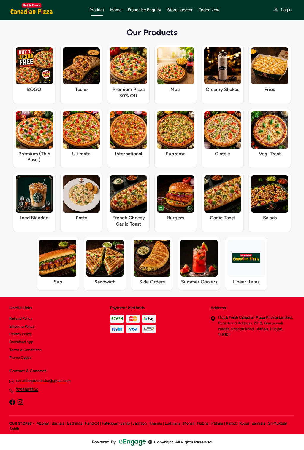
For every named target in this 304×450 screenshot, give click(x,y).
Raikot (231, 423)
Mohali (188, 423)
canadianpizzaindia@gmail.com (43, 380)
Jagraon (140, 423)
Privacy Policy (21, 334)
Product (96, 9)
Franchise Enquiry (144, 9)
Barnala (58, 423)
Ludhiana (172, 423)
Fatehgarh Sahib (116, 423)
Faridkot (92, 423)
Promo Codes (20, 357)
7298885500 (27, 389)
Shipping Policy (22, 326)
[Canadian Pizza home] (46, 10)
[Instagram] (20, 403)
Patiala (217, 423)
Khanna (155, 423)
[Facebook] (12, 403)
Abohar (43, 423)
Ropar (244, 423)
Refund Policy (21, 318)
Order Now (209, 9)
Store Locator (180, 9)
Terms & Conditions (26, 350)
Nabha (203, 423)
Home (116, 9)
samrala (258, 423)
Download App (21, 342)
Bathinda (75, 423)
